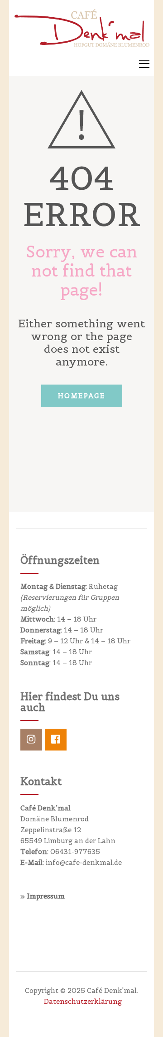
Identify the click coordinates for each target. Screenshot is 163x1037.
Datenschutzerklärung (83, 1001)
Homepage (81, 395)
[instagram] (31, 740)
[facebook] (56, 740)
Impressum (46, 896)
